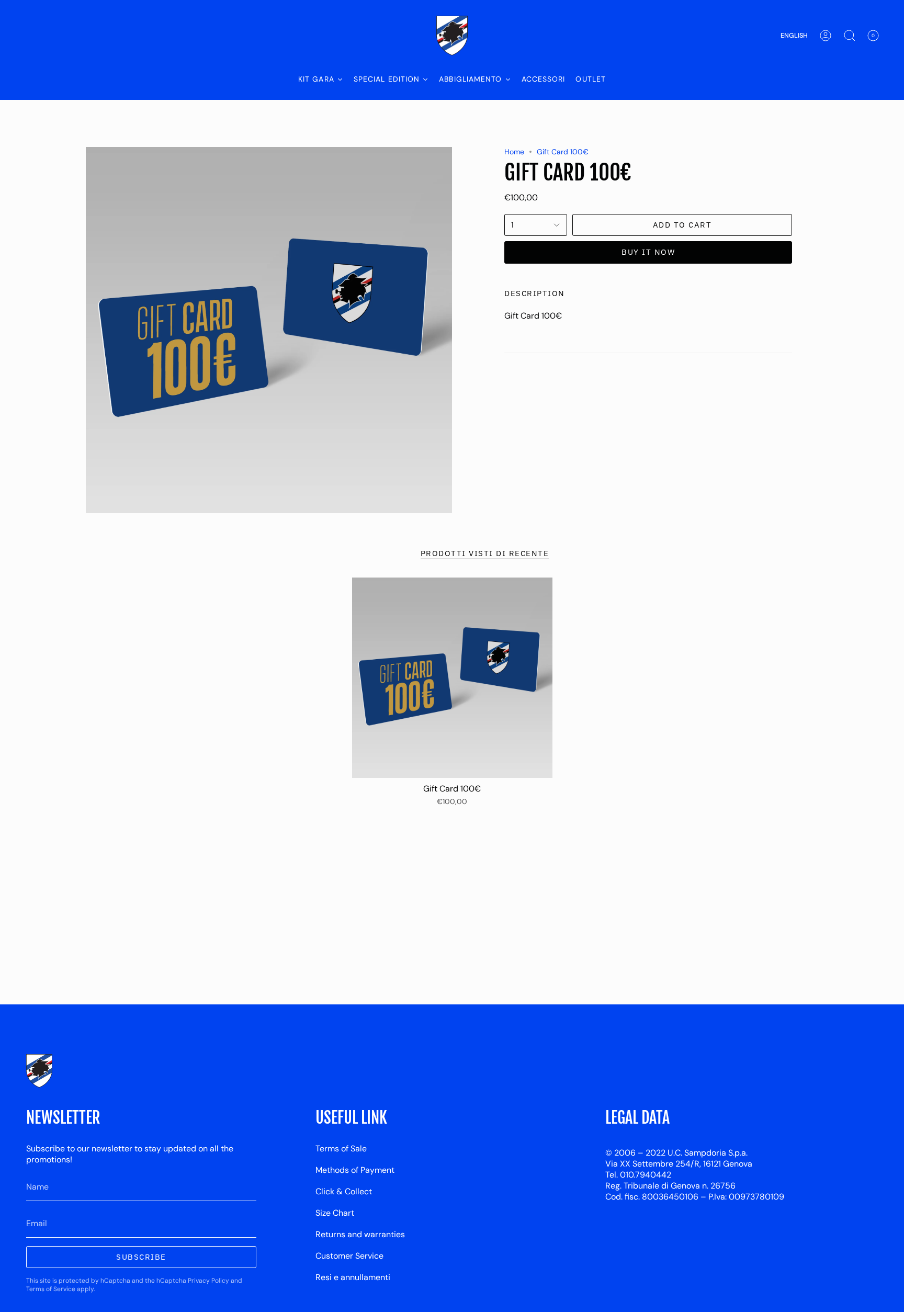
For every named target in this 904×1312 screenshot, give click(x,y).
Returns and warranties (360, 1234)
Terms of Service (50, 1289)
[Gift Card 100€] (452, 678)
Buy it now (648, 252)
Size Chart (334, 1212)
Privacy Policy (208, 1280)
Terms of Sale (341, 1148)
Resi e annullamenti (352, 1277)
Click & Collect (343, 1191)
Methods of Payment (354, 1169)
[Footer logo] (39, 1071)
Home (514, 151)
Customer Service (349, 1255)
